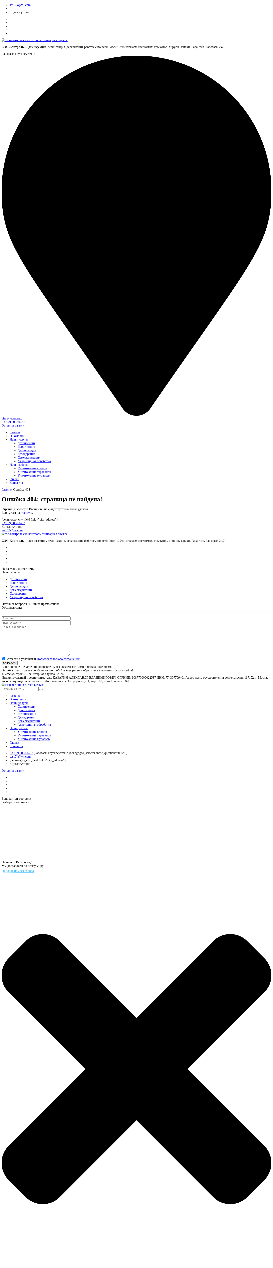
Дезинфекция (27, 450)
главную (26, 512)
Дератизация (26, 446)
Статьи (14, 479)
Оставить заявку (13, 425)
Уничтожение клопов (32, 468)
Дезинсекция (26, 443)
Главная (15, 432)
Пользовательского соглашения (58, 659)
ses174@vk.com (20, 5)
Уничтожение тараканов (34, 472)
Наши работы (19, 464)
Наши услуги (19, 439)
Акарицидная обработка (34, 461)
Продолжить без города (18, 870)
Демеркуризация (29, 457)
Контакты (16, 482)
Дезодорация (26, 454)
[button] (41, 689)
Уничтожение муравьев (34, 475)
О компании (18, 436)
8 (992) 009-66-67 (13, 422)
